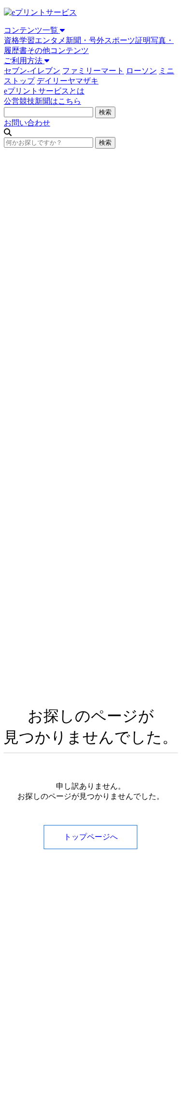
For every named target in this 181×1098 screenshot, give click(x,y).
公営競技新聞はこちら (42, 101)
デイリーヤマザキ (67, 81)
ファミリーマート (93, 71)
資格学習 (19, 40)
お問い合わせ (27, 123)
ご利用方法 (24, 60)
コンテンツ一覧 (32, 30)
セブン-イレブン (32, 71)
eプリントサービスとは (44, 91)
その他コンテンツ (58, 50)
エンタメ (50, 40)
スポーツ (119, 40)
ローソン (141, 71)
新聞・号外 (85, 40)
